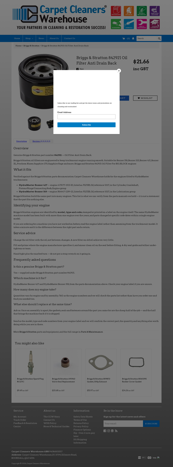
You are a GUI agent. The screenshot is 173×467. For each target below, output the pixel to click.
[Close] (119, 71)
